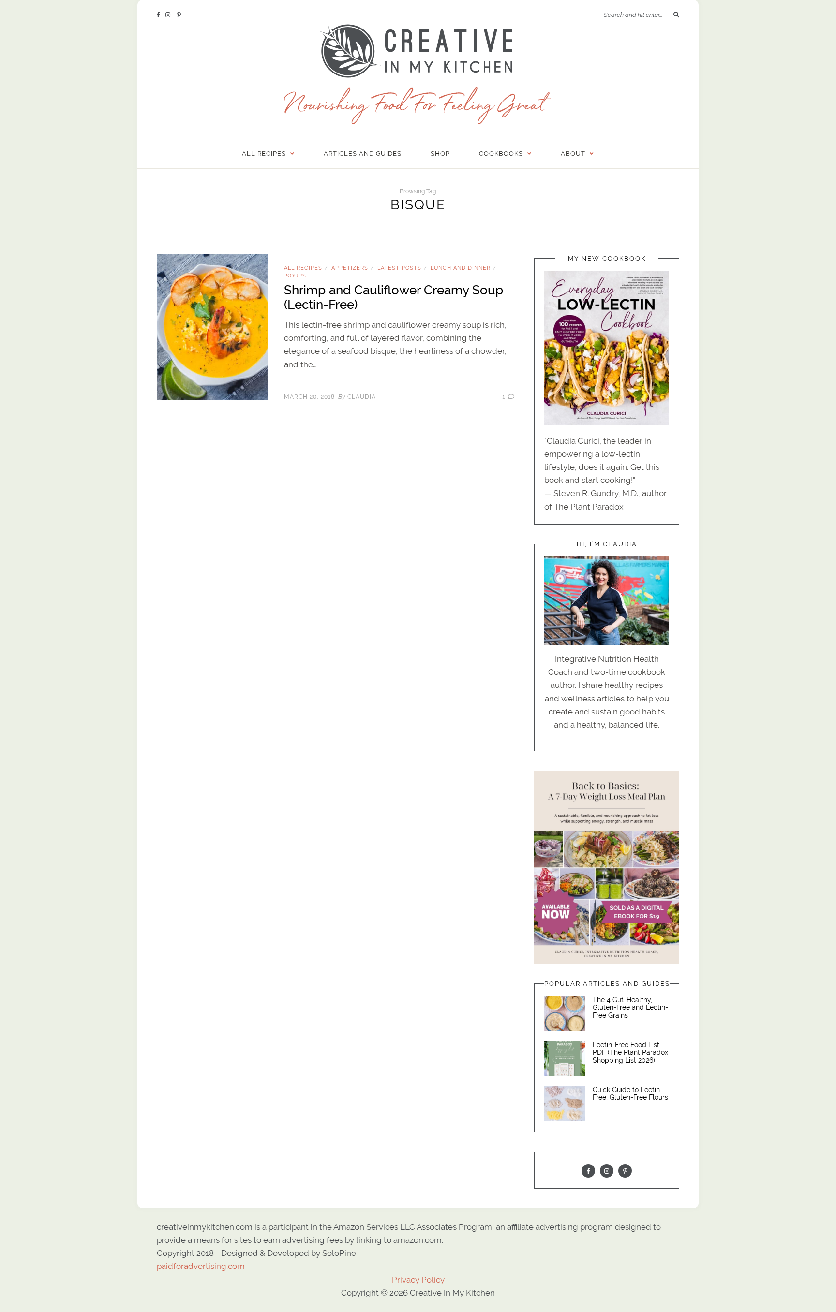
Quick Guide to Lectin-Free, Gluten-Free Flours (630, 1093)
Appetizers (349, 268)
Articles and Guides (363, 153)
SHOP (440, 153)
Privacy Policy (418, 1279)
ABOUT (573, 153)
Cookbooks (501, 153)
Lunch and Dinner (461, 268)
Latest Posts (399, 268)
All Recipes (303, 268)
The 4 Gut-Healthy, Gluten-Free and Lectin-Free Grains (630, 1007)
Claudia (361, 397)
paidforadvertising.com (201, 1266)
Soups (296, 275)
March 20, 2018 (309, 397)
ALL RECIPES (264, 153)
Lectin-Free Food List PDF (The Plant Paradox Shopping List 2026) (630, 1052)
